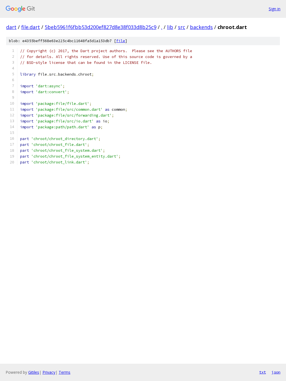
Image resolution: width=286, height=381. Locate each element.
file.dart (30, 27)
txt (262, 372)
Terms (64, 372)
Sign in (274, 8)
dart (11, 27)
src (181, 27)
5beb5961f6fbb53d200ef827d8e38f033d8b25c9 (100, 27)
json (275, 372)
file (120, 40)
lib (170, 27)
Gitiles (33, 372)
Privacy (48, 372)
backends (201, 27)
